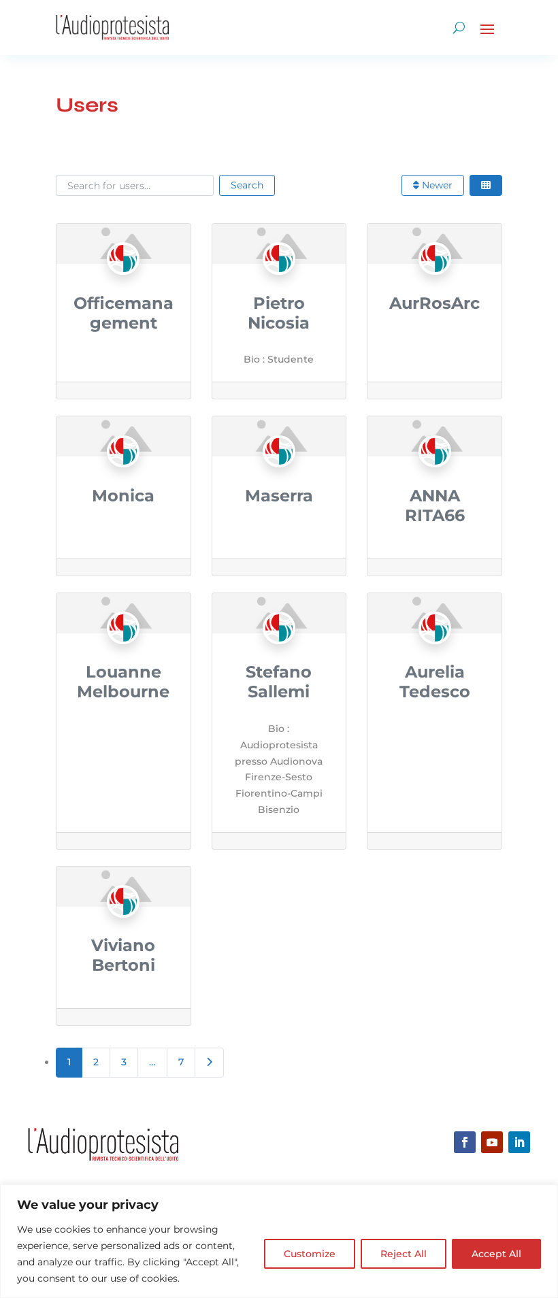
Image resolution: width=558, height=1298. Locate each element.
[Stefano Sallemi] (279, 654)
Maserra (279, 495)
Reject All (403, 1254)
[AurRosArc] (435, 285)
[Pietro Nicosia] (279, 285)
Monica (123, 495)
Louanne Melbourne (123, 681)
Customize (309, 1254)
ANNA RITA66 (435, 505)
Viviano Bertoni (123, 955)
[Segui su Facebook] (465, 1142)
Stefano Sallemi (279, 681)
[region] (279, 1241)
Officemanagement (123, 313)
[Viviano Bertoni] (123, 928)
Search (247, 185)
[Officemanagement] (123, 285)
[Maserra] (279, 477)
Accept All (496, 1254)
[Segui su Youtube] (492, 1142)
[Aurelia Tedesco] (435, 654)
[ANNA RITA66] (435, 477)
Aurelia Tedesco (434, 681)
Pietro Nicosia (279, 313)
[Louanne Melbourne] (123, 654)
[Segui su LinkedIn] (519, 1142)
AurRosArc (434, 303)
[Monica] (123, 477)
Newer (436, 185)
